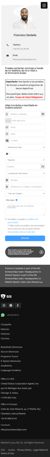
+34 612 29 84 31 (13, 315)
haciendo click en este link (22, 232)
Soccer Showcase (10, 351)
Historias (5, 334)
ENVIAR (25, 238)
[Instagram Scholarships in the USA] (4, 307)
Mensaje (10, 200)
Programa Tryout (9, 356)
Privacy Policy (24, 450)
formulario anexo (17, 73)
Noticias (5, 329)
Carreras (5, 338)
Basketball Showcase (11, 347)
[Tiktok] (11, 307)
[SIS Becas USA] (18, 307)
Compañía (6, 324)
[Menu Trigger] (44, 5)
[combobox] (8, 120)
